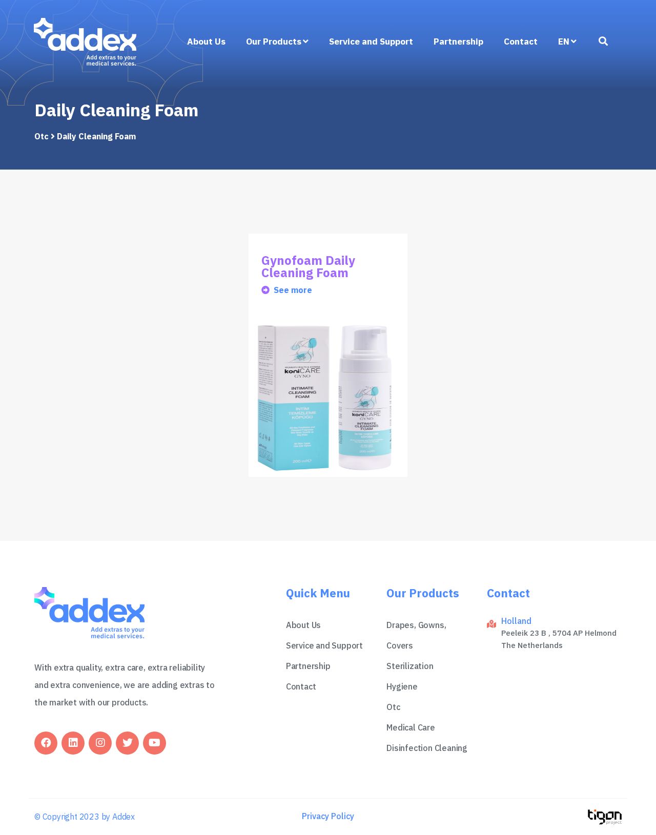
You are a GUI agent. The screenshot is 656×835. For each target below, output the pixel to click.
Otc (41, 136)
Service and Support (371, 41)
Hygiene (402, 686)
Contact (521, 41)
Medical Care (410, 727)
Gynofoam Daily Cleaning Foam (308, 266)
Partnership (458, 41)
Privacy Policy (328, 816)
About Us (206, 41)
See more (293, 290)
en (563, 41)
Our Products (273, 41)
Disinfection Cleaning (426, 748)
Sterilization (409, 666)
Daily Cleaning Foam (96, 136)
